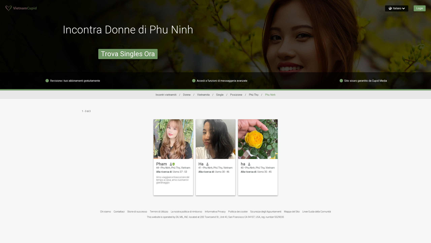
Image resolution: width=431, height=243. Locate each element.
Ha (201, 164)
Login (419, 8)
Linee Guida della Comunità (316, 211)
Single (220, 94)
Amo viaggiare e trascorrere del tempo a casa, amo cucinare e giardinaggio (172, 180)
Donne (187, 94)
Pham (161, 164)
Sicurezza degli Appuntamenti (265, 211)
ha (243, 164)
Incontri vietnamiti (166, 94)
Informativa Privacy (215, 211)
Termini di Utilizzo (159, 211)
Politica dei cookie (237, 211)
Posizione (236, 94)
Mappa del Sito (292, 211)
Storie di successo (137, 211)
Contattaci (119, 211)
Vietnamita (203, 94)
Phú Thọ (253, 94)
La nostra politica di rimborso (186, 211)
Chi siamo (105, 211)
